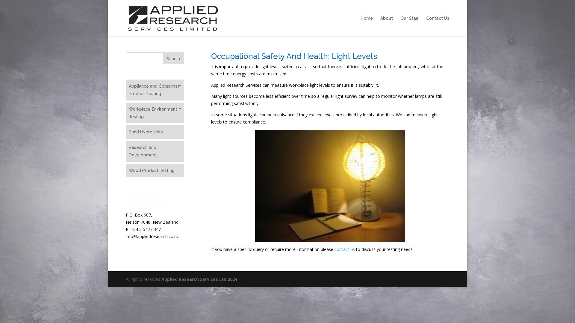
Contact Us (437, 18)
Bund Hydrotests (146, 131)
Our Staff (409, 18)
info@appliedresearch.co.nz (153, 236)
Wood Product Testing (152, 170)
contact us (345, 249)
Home (367, 18)
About (386, 18)
